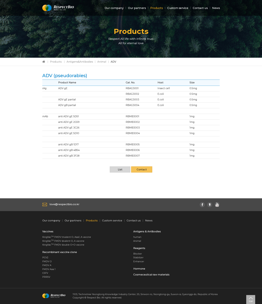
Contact (142, 169)
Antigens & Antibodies (147, 231)
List (120, 169)
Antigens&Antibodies (80, 61)
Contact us (200, 8)
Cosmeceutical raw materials (151, 274)
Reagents (139, 248)
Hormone (139, 268)
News (216, 8)
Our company (114, 8)
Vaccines (47, 231)
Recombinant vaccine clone (59, 252)
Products (156, 8)
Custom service (177, 8)
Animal (101, 61)
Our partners (137, 8)
